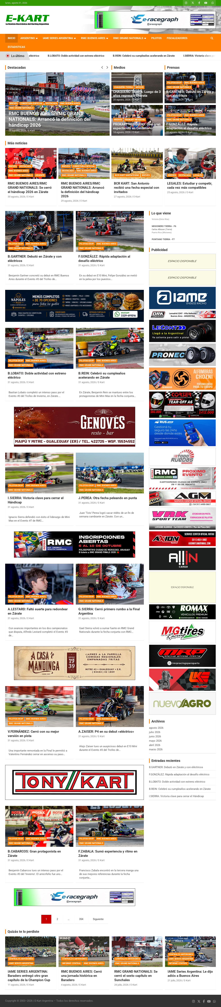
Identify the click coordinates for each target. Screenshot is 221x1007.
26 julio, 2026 (121, 984)
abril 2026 (154, 745)
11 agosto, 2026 (16, 984)
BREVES (13, 166)
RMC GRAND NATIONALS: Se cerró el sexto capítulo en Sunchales (135, 976)
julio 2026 (154, 732)
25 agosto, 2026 (176, 192)
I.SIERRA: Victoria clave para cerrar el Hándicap (154, 55)
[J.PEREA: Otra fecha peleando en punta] (109, 473)
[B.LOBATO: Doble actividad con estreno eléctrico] (39, 348)
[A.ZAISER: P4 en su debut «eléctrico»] (109, 706)
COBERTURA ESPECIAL (84, 166)
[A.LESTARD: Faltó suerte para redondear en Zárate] (39, 584)
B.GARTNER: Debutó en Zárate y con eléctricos (190, 94)
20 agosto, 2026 (122, 99)
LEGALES (198, 175)
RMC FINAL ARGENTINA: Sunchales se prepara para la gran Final (51, 122)
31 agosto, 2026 (175, 99)
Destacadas (17, 67)
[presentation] (102, 67)
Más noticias (17, 143)
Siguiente (98, 919)
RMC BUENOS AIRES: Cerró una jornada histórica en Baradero (81, 976)
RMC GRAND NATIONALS (128, 38)
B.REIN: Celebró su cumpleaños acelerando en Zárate (87, 55)
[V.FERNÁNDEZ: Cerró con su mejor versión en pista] (39, 706)
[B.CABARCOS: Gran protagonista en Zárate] (39, 826)
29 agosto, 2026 (69, 200)
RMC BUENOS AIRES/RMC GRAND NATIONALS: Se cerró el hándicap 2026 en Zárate (30, 187)
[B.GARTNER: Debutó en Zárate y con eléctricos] (39, 231)
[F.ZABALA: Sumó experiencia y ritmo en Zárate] (109, 826)
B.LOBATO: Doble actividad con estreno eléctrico (177, 781)
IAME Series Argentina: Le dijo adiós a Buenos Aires (190, 974)
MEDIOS (139, 87)
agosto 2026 (156, 727)
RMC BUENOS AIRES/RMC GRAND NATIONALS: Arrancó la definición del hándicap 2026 (82, 189)
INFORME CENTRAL (71, 963)
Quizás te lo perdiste (23, 931)
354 (81, 919)
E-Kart (31, 130)
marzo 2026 (155, 749)
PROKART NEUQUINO (135, 119)
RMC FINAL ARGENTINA (35, 114)
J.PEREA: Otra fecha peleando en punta (107, 498)
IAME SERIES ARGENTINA (58, 38)
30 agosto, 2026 (16, 196)
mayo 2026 (155, 740)
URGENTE (40, 175)
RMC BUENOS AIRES (93, 38)
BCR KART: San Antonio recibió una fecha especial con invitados (136, 187)
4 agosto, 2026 (69, 984)
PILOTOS (156, 38)
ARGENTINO (27, 38)
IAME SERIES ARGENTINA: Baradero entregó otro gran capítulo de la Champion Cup (29, 976)
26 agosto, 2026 (17, 130)
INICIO (11, 38)
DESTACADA (15, 114)
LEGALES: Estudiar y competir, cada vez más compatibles (189, 185)
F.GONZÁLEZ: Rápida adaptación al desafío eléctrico (189, 126)
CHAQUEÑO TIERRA (123, 87)
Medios (119, 67)
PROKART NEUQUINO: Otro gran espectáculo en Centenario (137, 126)
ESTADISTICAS (16, 47)
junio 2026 (155, 736)
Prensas (173, 67)
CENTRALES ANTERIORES (21, 959)
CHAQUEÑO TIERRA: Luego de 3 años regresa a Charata (137, 94)
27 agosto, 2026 (122, 196)
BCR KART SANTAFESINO (127, 175)
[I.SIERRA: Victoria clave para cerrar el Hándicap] (39, 473)
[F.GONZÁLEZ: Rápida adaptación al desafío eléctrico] (109, 231)
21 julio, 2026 (175, 980)
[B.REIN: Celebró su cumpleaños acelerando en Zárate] (109, 348)
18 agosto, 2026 (122, 132)
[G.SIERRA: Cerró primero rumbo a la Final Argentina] (109, 584)
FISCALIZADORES (177, 38)
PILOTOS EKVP (174, 82)
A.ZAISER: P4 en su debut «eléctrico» (106, 732)
